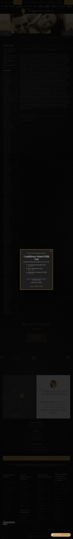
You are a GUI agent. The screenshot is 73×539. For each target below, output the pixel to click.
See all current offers (36, 286)
